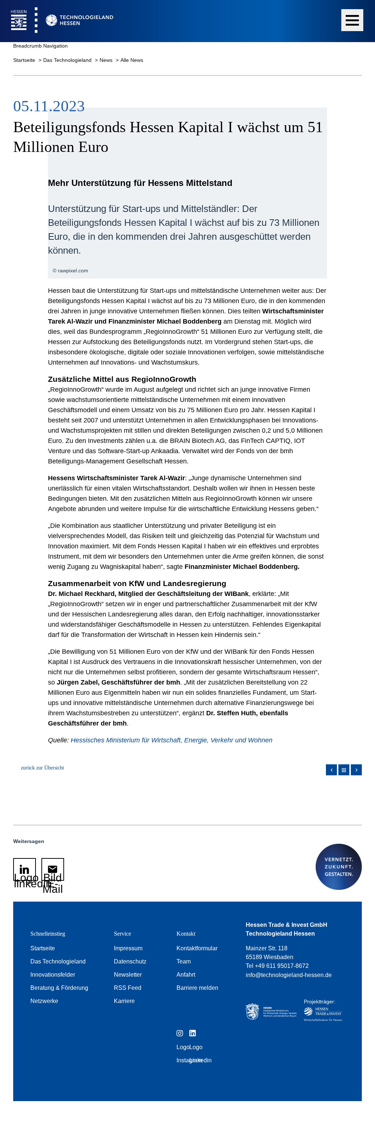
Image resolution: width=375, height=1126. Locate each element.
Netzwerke (44, 1001)
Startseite (25, 60)
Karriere (124, 1001)
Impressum (128, 948)
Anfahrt (186, 975)
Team (184, 961)
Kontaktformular (197, 948)
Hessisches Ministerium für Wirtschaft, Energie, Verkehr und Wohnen (171, 740)
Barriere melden (197, 988)
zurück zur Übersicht (42, 768)
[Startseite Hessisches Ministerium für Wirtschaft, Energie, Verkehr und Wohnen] (270, 1012)
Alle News (131, 60)
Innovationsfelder (52, 975)
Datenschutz (130, 961)
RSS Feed (127, 988)
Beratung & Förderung (59, 988)
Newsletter (128, 975)
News (107, 60)
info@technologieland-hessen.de (289, 975)
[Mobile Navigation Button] (352, 20)
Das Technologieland (68, 60)
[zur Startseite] (56, 21)
